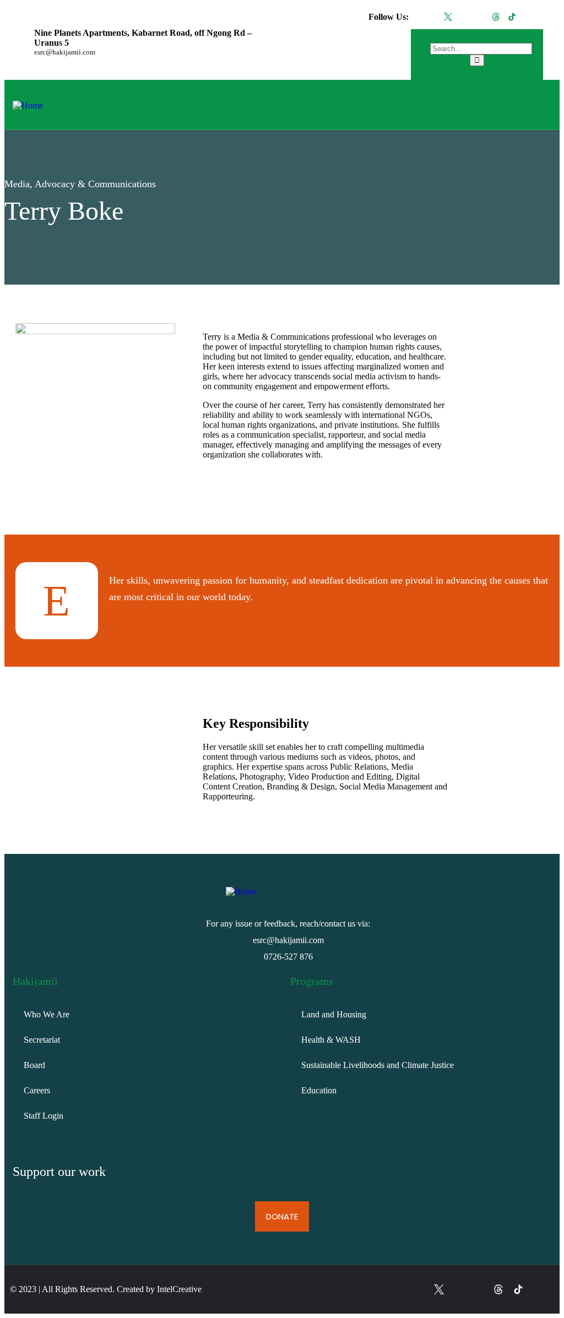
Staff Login (43, 1115)
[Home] (28, 105)
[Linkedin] (480, 17)
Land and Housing (333, 1014)
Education (319, 1090)
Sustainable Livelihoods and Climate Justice (377, 1065)
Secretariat (42, 1039)
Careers (37, 1090)
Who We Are (46, 1014)
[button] (400, 104)
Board (34, 1065)
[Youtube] (528, 17)
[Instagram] (464, 17)
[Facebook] (432, 17)
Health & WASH (331, 1039)
